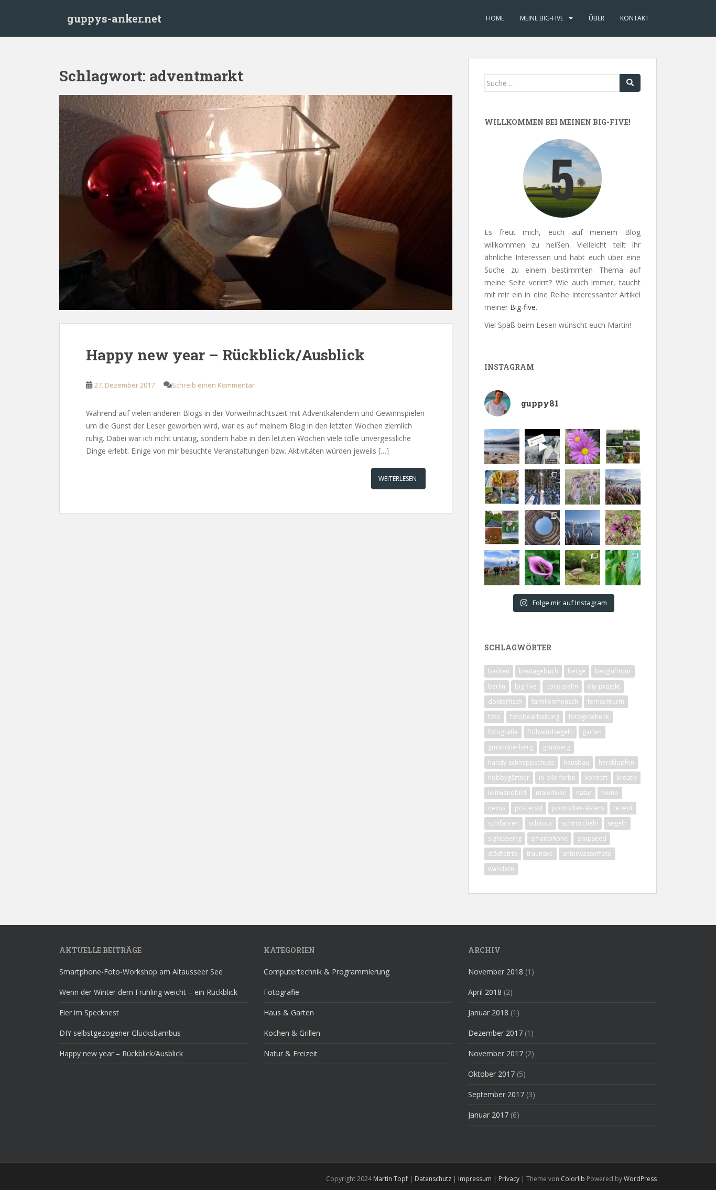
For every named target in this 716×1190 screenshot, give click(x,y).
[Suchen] (630, 83)
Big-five (523, 307)
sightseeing (505, 838)
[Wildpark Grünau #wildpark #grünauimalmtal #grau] (582, 567)
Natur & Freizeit (291, 1053)
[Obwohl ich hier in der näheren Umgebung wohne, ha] (542, 527)
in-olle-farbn (557, 777)
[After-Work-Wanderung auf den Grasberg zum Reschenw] (501, 527)
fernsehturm (606, 701)
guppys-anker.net (114, 18)
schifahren (503, 823)
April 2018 (485, 992)
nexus (496, 807)
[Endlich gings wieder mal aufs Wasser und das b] (542, 446)
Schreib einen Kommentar (213, 385)
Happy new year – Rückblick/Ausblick (225, 354)
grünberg (556, 747)
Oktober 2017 (491, 1074)
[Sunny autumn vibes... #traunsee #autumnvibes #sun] (623, 487)
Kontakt (634, 18)
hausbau (576, 762)
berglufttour (613, 671)
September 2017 (496, 1094)
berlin (496, 686)
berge (576, 671)
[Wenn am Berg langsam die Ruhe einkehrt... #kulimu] (501, 567)
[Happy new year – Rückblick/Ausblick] (255, 208)
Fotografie (281, 992)
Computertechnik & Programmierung (326, 972)
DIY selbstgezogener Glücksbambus (120, 1033)
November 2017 (495, 1053)
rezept (623, 807)
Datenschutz (433, 1178)
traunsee (540, 853)
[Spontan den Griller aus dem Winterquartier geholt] (501, 487)
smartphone (549, 838)
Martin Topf (390, 1178)
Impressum (475, 1178)
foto (494, 716)
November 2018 (495, 972)
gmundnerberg (510, 747)
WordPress (640, 1178)
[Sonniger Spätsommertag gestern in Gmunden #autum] (582, 527)
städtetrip (502, 853)
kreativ (627, 777)
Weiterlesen (397, 478)
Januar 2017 (488, 1115)
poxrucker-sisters (578, 807)
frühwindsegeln (550, 731)
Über (596, 18)
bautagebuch (538, 671)
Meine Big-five (541, 18)
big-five (526, 686)
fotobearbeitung (534, 716)
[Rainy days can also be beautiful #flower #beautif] (582, 446)
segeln (617, 823)
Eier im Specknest (89, 1012)
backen (498, 671)
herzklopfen (616, 762)
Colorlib (573, 1178)
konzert (596, 777)
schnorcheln (580, 823)
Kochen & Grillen (292, 1033)
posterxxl (529, 807)
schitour (540, 823)
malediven (551, 792)
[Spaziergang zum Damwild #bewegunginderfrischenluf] (582, 487)
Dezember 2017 (495, 1033)
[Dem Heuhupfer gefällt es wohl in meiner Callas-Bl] (542, 567)
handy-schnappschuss (521, 762)
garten (592, 731)
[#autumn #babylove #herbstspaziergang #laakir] (623, 446)
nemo (610, 792)
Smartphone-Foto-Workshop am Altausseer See (141, 972)
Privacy (508, 1178)
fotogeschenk (589, 716)
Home (495, 18)
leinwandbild (507, 792)
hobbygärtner (508, 777)
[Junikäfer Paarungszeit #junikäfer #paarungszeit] (623, 567)
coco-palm (562, 686)
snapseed (591, 838)
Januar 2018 (488, 1012)
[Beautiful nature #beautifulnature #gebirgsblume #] (623, 527)
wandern (501, 868)
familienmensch (554, 701)
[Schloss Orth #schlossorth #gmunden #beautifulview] (501, 446)
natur (584, 792)
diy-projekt (604, 686)
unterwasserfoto (587, 853)
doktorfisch (505, 701)
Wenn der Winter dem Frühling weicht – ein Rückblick (148, 992)
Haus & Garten (289, 1012)
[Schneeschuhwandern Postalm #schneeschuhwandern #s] (542, 487)
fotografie (503, 731)
